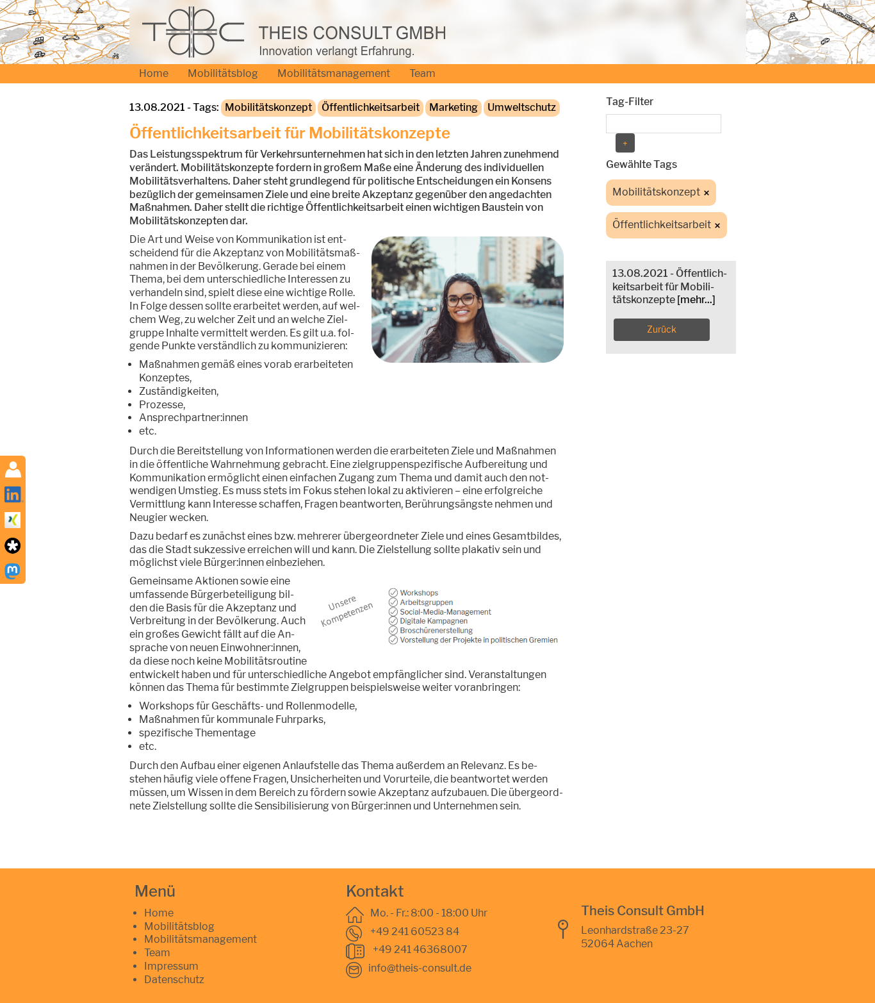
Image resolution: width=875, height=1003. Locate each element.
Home (153, 73)
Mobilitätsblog (223, 73)
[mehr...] (696, 300)
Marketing (453, 107)
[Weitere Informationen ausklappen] (13, 468)
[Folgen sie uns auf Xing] (12, 519)
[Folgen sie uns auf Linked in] (14, 493)
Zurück (661, 329)
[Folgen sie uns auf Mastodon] (12, 570)
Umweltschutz (521, 107)
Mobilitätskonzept (268, 107)
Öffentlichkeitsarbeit (371, 107)
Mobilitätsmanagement (333, 73)
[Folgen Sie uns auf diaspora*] (12, 544)
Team (422, 73)
